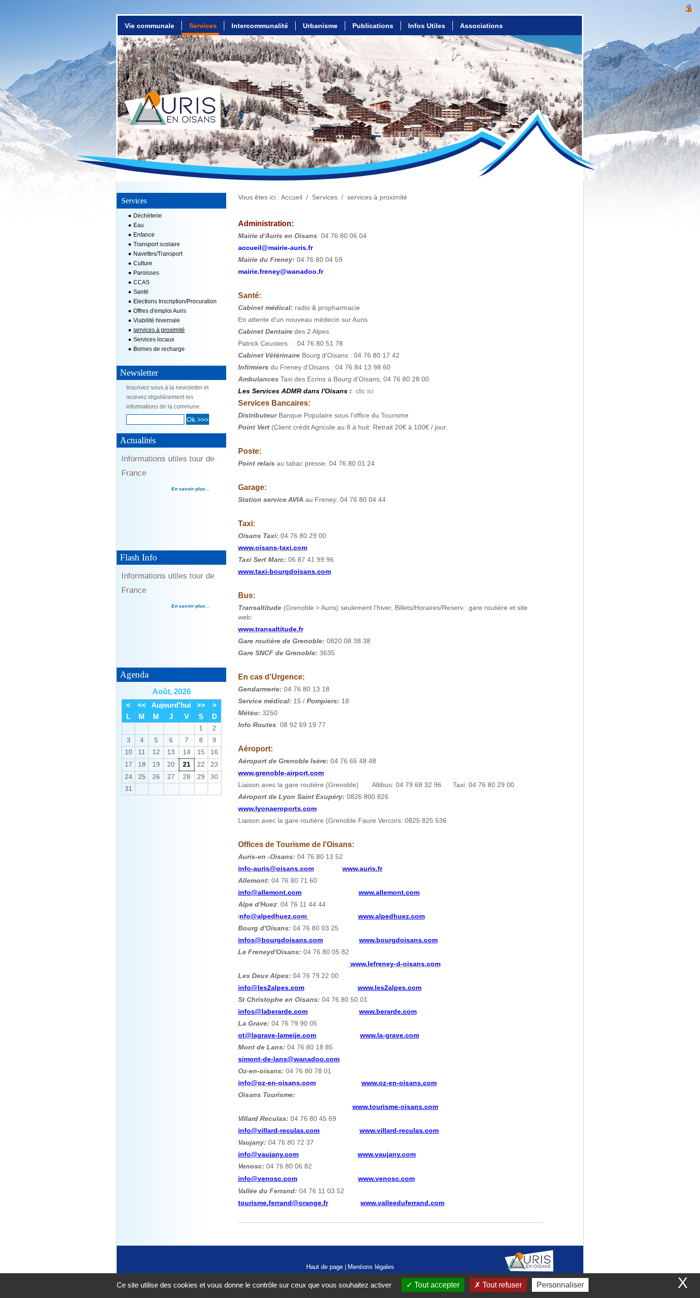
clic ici (364, 391)
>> (201, 705)
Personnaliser (560, 1285)
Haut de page (325, 1266)
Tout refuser (501, 1285)
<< (142, 705)
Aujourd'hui (171, 705)
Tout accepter (436, 1285)
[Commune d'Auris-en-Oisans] (172, 117)
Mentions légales (371, 1266)
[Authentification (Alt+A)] (688, 6)
